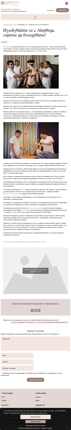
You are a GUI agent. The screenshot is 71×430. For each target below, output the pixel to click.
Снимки (38, 397)
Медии (4, 400)
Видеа (37, 400)
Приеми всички (35, 417)
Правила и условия (46, 428)
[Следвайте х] (39, 310)
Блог (3, 397)
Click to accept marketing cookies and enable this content (35, 270)
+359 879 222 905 (6, 11)
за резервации (62, 10)
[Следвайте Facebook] (32, 310)
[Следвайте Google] (35, 310)
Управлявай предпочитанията (35, 425)
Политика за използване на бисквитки (29, 428)
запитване (50, 10)
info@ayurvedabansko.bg (19, 11)
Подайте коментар (35, 380)
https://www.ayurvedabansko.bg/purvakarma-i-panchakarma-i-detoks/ (24, 242)
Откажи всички (35, 421)
